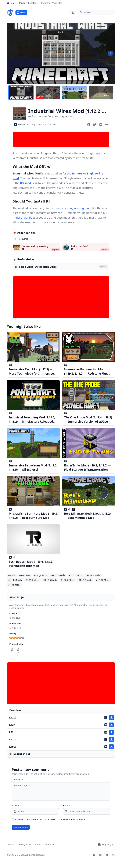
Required (23, 238)
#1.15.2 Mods (32, 580)
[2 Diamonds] (13, 637)
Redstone (33, 2)
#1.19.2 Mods (85, 580)
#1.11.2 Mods (75, 575)
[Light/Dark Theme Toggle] (73, 12)
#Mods (11, 575)
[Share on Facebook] (88, 124)
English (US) (108, 844)
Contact (10, 844)
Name (15, 805)
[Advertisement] (61, 139)
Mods (22, 2)
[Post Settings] (106, 124)
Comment (17, 779)
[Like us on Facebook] (94, 854)
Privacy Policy (24, 844)
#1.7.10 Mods (103, 580)
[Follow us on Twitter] (107, 854)
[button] (21, 92)
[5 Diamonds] (22, 637)
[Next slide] (110, 53)
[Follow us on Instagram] (100, 854)
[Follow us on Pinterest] (113, 854)
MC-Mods (19, 854)
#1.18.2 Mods (67, 580)
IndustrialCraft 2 (24, 217)
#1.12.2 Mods (93, 575)
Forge (21, 124)
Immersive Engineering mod (72, 208)
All (15, 238)
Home (13, 2)
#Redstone (24, 575)
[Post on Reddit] (100, 124)
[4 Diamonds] (19, 637)
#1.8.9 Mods (14, 584)
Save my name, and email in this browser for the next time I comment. (50, 819)
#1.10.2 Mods (58, 575)
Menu (23, 12)
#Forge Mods (40, 575)
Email (66, 805)
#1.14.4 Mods (15, 580)
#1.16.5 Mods (50, 580)
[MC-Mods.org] (10, 12)
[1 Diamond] (10, 637)
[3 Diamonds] (16, 637)
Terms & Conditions (44, 844)
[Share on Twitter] (94, 124)
